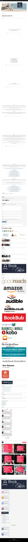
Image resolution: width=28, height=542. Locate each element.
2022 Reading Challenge (6, 495)
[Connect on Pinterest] (5, 200)
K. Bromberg (5, 410)
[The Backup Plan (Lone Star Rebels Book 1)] (2, 241)
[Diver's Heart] (6, 245)
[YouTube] (4, 228)
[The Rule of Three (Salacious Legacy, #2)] (8, 241)
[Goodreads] (8, 228)
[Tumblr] (6, 228)
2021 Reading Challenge (6, 490)
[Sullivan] (2, 245)
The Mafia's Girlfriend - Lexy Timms (5, 519)
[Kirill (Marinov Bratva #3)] (6, 241)
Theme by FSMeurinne (18, 540)
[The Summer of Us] (4, 245)
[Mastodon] (9, 228)
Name (3, 211)
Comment (3, 205)
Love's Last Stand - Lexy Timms (5, 516)
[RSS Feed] (11, 228)
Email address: (3, 248)
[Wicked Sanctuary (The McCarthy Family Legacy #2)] (5, 241)
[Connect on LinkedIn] (7, 200)
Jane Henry (5, 426)
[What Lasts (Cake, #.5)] (9, 241)
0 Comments (8, 16)
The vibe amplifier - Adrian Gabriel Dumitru (6, 522)
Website (3, 216)
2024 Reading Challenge (6, 506)
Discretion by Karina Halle (4, 224)
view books (9, 499)
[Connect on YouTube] (8, 200)
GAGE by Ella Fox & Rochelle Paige (7, 15)
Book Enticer (14, 539)
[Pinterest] (5, 228)
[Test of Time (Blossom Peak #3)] (4, 241)
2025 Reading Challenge (6, 527)
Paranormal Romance (4, 403)
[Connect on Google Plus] (6, 200)
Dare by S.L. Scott (24, 224)
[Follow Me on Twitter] (4, 200)
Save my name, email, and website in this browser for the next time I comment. (10, 219)
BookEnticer (3, 16)
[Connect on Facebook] (3, 200)
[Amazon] (7, 228)
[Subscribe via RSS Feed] (2, 200)
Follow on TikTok (24, 442)
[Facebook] (2, 228)
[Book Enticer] (14, 11)
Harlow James (5, 421)
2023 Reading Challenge (6, 501)
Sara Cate (5, 432)
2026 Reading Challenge (6, 532)
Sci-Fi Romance (3, 405)
